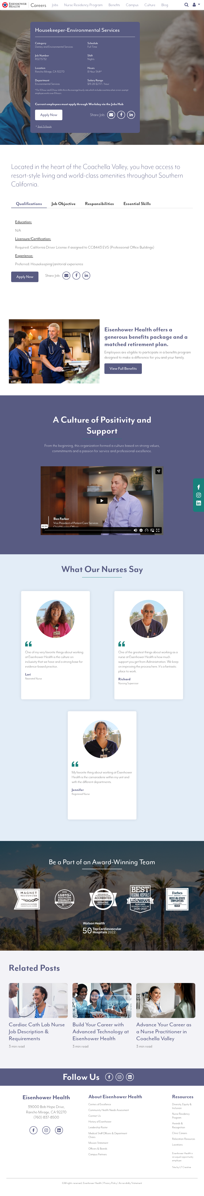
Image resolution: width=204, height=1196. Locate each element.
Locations (177, 1144)
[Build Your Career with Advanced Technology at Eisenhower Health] (102, 1000)
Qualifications (29, 203)
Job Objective (64, 203)
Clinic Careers (179, 1133)
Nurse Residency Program (181, 1115)
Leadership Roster (110, 1127)
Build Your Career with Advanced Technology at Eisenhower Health (101, 1031)
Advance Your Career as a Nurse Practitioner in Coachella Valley (163, 1031)
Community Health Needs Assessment (110, 1110)
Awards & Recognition (178, 1125)
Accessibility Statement (130, 1183)
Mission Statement (110, 1143)
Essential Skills (137, 203)
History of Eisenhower (110, 1121)
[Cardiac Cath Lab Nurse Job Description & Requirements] (38, 1000)
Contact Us (108, 1116)
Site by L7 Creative (181, 1167)
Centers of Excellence (99, 1104)
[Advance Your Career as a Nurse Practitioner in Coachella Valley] (165, 1000)
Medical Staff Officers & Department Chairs (107, 1135)
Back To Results (43, 126)
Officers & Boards (110, 1148)
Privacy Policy (110, 1183)
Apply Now (48, 114)
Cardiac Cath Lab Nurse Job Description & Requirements (37, 1031)
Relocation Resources (183, 1139)
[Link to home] (24, 5)
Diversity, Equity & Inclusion (182, 1106)
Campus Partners (110, 1154)
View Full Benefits (123, 368)
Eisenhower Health (46, 1097)
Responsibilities (99, 203)
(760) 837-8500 (46, 1117)
